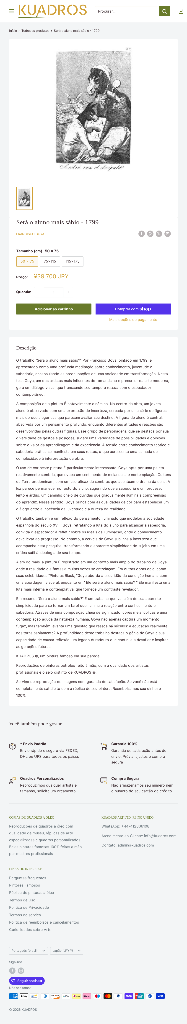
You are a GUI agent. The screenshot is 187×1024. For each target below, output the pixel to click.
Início (13, 30)
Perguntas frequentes (27, 878)
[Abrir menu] (11, 11)
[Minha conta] (181, 11)
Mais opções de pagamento (133, 319)
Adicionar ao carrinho (54, 309)
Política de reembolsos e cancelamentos (44, 922)
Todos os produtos (35, 30)
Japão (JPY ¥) (63, 950)
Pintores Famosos (24, 885)
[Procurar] (164, 11)
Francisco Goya (30, 234)
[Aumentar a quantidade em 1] (68, 292)
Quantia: (23, 292)
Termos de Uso (22, 900)
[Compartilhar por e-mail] (167, 233)
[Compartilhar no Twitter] (159, 233)
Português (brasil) (25, 950)
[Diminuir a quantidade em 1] (39, 292)
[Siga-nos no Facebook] (12, 971)
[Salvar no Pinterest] (150, 233)
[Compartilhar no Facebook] (141, 233)
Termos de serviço (25, 915)
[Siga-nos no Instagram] (21, 971)
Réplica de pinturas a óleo (31, 892)
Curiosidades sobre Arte (30, 929)
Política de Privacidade (29, 907)
